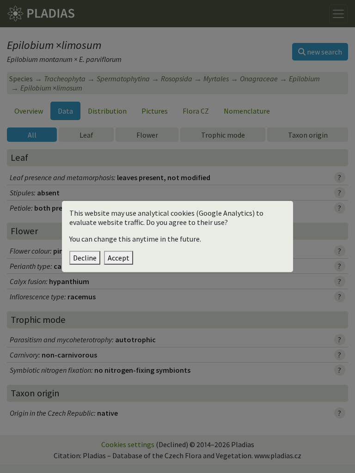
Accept (118, 257)
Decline (85, 257)
